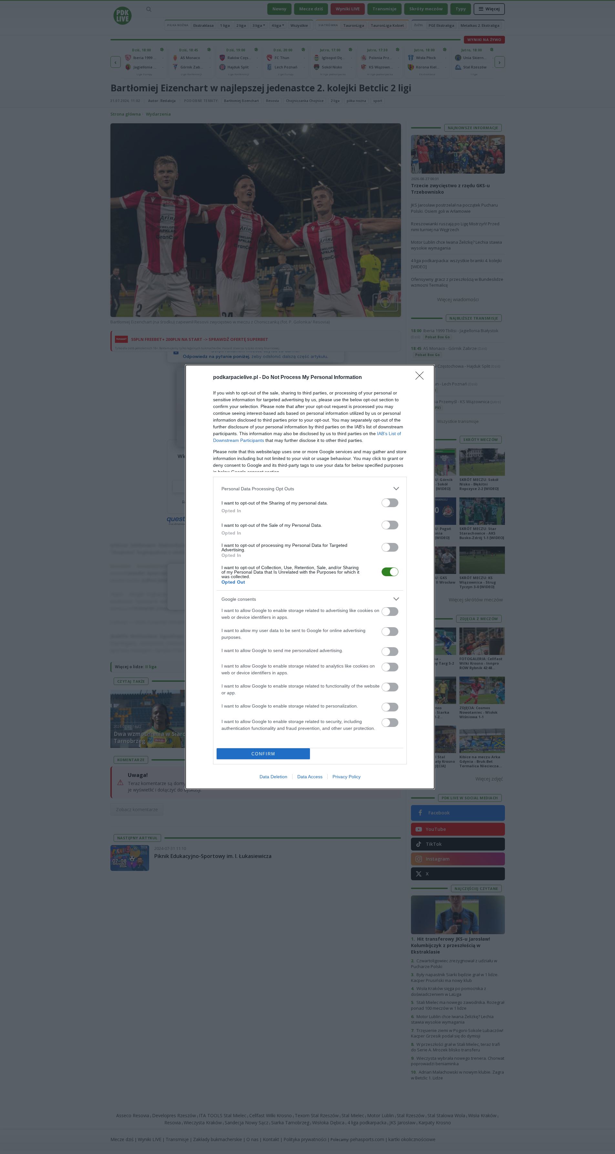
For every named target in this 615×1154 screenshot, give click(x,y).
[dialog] (310, 577)
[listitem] (309, 488)
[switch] (390, 502)
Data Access (310, 776)
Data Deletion (273, 776)
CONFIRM (263, 753)
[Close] (421, 378)
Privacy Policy (347, 776)
